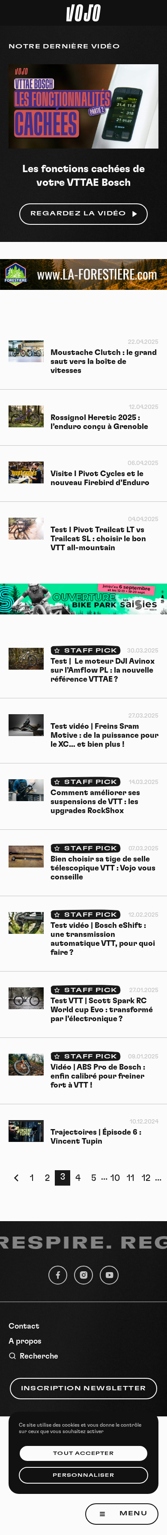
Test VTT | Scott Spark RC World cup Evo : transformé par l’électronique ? (102, 1010)
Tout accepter (83, 1453)
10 (115, 1178)
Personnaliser (83, 1475)
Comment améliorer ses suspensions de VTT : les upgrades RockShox (95, 802)
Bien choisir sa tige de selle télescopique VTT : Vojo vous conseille (103, 868)
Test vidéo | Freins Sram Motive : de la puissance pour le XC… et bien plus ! (104, 735)
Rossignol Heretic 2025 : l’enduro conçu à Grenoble (99, 422)
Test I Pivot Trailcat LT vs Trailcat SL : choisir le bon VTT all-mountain (98, 539)
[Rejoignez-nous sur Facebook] (57, 1275)
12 (146, 1178)
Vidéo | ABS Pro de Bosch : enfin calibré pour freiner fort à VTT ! (98, 1076)
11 (130, 1178)
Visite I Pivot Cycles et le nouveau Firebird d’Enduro (100, 478)
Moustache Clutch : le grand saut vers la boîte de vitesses (104, 362)
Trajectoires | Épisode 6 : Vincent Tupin (96, 1137)
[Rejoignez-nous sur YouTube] (109, 1275)
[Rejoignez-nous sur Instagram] (83, 1275)
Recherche (39, 1356)
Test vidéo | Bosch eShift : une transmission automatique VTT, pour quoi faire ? (103, 939)
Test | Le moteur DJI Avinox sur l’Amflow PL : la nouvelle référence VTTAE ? (103, 670)
